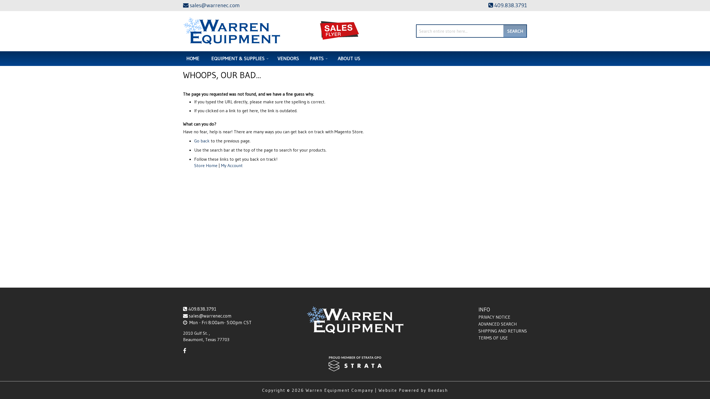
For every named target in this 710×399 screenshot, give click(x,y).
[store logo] (231, 31)
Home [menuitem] (192, 58)
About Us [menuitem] (349, 58)
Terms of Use (493, 338)
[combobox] (471, 31)
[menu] (355, 58)
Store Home (205, 165)
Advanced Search (497, 324)
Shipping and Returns (502, 331)
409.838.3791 (202, 309)
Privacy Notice (494, 317)
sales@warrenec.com (210, 316)
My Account (232, 165)
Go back (202, 141)
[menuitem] (239, 58)
